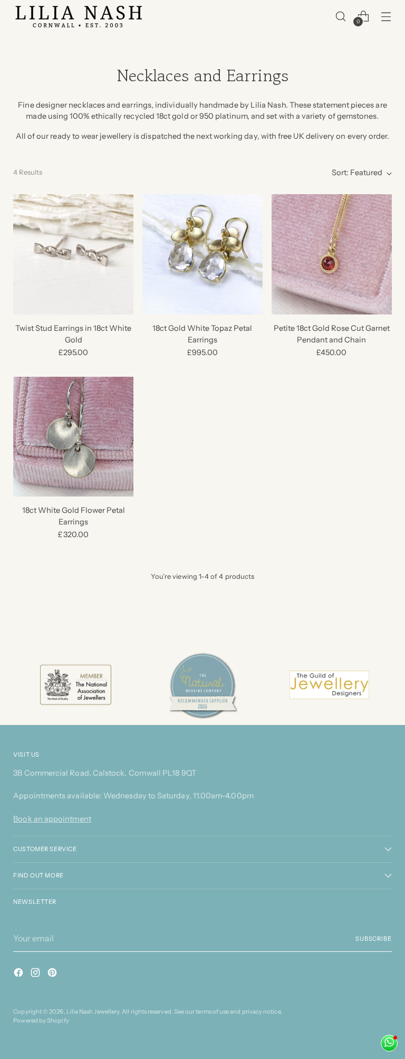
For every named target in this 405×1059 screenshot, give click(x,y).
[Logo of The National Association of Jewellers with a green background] (75, 685)
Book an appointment (52, 819)
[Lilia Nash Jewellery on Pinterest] (53, 974)
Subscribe (373, 938)
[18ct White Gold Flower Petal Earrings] (73, 437)
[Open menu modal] (386, 16)
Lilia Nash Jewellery (92, 1011)
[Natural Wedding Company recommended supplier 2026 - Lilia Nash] (202, 685)
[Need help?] (389, 1043)
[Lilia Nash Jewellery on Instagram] (36, 974)
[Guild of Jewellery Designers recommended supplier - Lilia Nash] (329, 684)
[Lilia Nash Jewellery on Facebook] (19, 974)
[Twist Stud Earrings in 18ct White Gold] (73, 254)
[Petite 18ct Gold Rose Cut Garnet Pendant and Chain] (332, 254)
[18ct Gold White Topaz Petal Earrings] (202, 254)
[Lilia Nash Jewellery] (79, 16)
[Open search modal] (341, 16)
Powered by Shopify (41, 1020)
